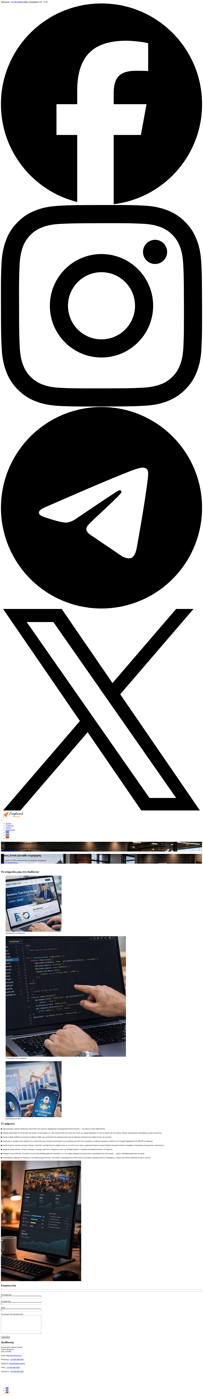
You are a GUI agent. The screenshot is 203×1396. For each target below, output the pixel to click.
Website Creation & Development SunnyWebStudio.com (122, 1378)
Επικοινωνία (10, 830)
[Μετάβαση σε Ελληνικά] (7, 1388)
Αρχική (8, 823)
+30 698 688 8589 (17, 1359)
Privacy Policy (95, 1381)
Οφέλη (8, 828)
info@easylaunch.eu (13, 1355)
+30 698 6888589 (17, 2)
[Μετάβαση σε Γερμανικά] (7, 838)
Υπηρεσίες (10, 826)
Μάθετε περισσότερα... (9, 850)
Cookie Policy (107, 1381)
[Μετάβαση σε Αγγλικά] (7, 835)
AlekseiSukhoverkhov (17, 1363)
